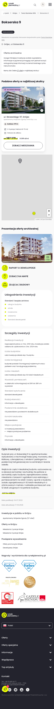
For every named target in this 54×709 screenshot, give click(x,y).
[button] (41, 100)
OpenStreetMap (47, 219)
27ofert (20, 70)
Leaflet (37, 219)
